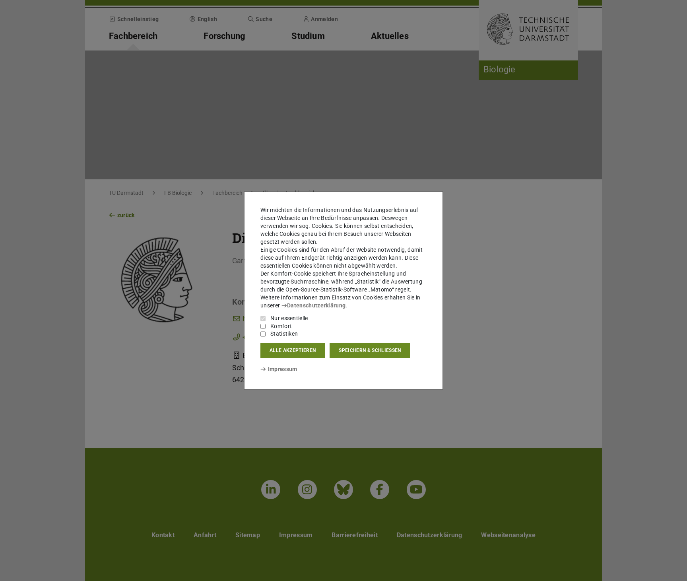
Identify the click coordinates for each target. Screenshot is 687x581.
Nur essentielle (289, 318)
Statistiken (284, 333)
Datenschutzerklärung (316, 305)
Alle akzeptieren (293, 350)
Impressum (282, 369)
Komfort (281, 326)
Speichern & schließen (370, 350)
